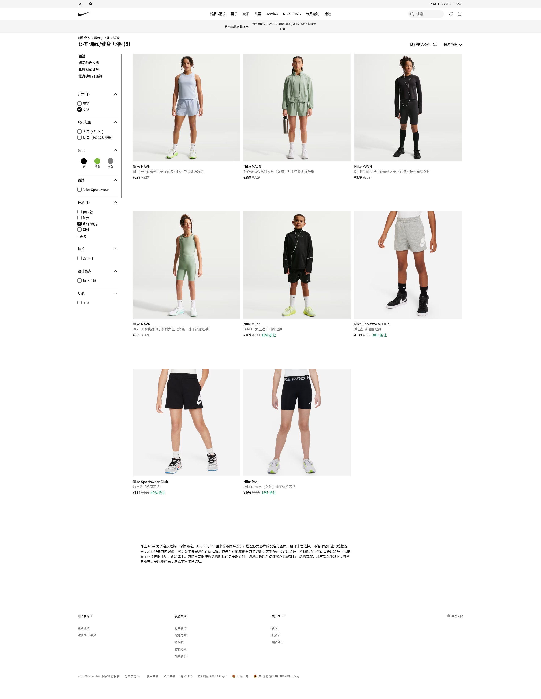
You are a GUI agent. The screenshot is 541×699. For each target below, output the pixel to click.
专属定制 (312, 13)
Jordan (272, 13)
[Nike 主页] (84, 14)
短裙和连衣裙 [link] (89, 62)
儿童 (257, 13)
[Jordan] (80, 3)
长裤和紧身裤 (89, 69)
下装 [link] (107, 37)
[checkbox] (97, 103)
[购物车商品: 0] (459, 14)
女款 (309, 556)
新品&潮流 (218, 13)
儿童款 (321, 556)
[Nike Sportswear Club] (408, 265)
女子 (246, 13)
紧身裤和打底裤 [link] (90, 76)
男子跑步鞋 (236, 556)
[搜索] (412, 14)
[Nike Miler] (297, 265)
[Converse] (90, 3)
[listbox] (453, 44)
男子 (234, 13)
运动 (327, 13)
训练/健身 (84, 37)
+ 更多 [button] (81, 236)
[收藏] (451, 14)
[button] (98, 94)
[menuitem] (437, 3)
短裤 (116, 37)
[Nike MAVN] (186, 107)
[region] (95, 179)
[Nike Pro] (297, 422)
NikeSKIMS (292, 13)
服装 (97, 37)
